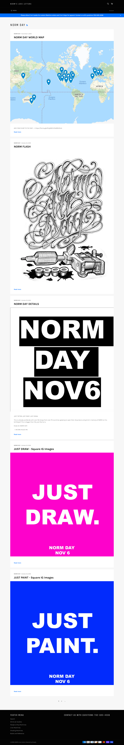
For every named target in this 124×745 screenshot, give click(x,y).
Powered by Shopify (31, 742)
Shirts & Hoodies (16, 722)
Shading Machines (16, 730)
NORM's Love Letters (20, 4)
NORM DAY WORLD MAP (29, 37)
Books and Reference (17, 733)
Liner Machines (15, 728)
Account (111, 10)
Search (12, 719)
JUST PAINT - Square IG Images (34, 577)
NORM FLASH (22, 146)
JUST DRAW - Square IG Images (34, 449)
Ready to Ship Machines (18, 725)
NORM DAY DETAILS (26, 304)
